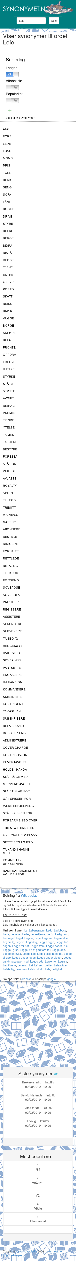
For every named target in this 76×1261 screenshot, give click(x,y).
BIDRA (7, 245)
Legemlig (8, 942)
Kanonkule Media (27, 1251)
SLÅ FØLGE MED (15, 776)
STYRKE (9, 376)
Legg (42, 942)
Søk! (54, 21)
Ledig (50, 934)
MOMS (8, 158)
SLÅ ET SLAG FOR (16, 791)
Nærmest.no (54, 1251)
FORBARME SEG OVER (20, 820)
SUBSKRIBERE (14, 718)
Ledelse (15, 934)
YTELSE (9, 427)
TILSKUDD (10, 573)
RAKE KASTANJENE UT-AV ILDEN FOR (20, 872)
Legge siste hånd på (49, 954)
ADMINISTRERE (14, 740)
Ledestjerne (38, 934)
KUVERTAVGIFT (14, 762)
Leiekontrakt (35, 969)
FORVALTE (11, 551)
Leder (25, 934)
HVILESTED (11, 653)
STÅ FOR (9, 464)
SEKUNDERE (12, 624)
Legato (28, 938)
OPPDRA (9, 354)
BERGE (8, 238)
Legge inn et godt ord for (35, 950)
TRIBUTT (9, 507)
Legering (31, 942)
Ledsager (8, 938)
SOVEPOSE (11, 587)
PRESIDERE (12, 602)
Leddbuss (60, 930)
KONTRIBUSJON (15, 755)
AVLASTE (10, 478)
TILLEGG (9, 500)
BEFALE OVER (13, 726)
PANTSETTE (12, 667)
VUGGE (8, 318)
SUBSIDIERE (12, 696)
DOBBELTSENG (14, 733)
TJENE (8, 267)
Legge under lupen (24, 957)
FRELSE (9, 362)
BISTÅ (7, 252)
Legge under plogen (49, 957)
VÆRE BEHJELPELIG (18, 805)
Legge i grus (10, 950)
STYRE (8, 223)
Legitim (62, 961)
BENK (7, 180)
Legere (20, 942)
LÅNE (7, 202)
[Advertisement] (38, 1024)
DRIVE (7, 216)
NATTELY (9, 522)
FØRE (7, 136)
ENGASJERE (12, 674)
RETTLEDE (11, 558)
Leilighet (57, 969)
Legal (19, 938)
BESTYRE (10, 449)
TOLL (7, 172)
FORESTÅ (10, 456)
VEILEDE (9, 471)
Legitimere (9, 965)
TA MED (8, 434)
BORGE (8, 325)
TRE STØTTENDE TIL (18, 827)
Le (25, 930)
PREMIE (9, 413)
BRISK (7, 311)
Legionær (51, 961)
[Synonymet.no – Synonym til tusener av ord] (38, 8)
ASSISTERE (11, 616)
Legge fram (37, 946)
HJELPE (9, 369)
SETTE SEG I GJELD (18, 842)
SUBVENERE (12, 631)
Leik (47, 969)
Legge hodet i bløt (57, 946)
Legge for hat (20, 946)
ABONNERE (11, 529)
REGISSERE (12, 609)
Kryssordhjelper (12, 1255)
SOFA (7, 194)
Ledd (49, 930)
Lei (31, 965)
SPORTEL (10, 493)
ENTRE (8, 274)
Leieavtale (60, 965)
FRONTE (9, 347)
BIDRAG (9, 405)
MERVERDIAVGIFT (16, 784)
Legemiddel (61, 938)
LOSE (7, 151)
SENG (7, 187)
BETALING (10, 565)
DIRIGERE (10, 544)
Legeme (47, 938)
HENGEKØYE (13, 645)
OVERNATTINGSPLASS (20, 835)
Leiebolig (8, 969)
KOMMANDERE (14, 689)
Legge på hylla (12, 954)
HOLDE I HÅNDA (15, 769)
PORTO (8, 289)
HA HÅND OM (13, 682)
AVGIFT (8, 398)
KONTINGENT (13, 704)
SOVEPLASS (12, 660)
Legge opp (58, 950)
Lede (6, 934)
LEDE (7, 143)
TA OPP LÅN (12, 711)
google (51, 979)
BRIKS (7, 303)
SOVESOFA (11, 595)
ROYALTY (10, 485)
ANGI (7, 129)
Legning (22, 965)
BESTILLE (10, 536)
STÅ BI (8, 383)
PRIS (6, 165)
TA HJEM (9, 442)
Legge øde (36, 961)
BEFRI (7, 231)
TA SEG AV (11, 638)
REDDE (8, 260)
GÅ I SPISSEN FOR (17, 798)
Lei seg (38, 965)
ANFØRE (9, 333)
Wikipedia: (29, 895)
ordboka (26, 979)
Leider (48, 965)
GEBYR (8, 282)
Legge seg (29, 954)
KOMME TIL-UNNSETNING (13, 862)
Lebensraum (37, 930)
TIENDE (8, 420)
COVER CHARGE (15, 747)
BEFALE (8, 340)
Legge (50, 942)
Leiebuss (21, 969)
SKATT (8, 296)
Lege (37, 938)
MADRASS (10, 514)
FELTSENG (11, 580)
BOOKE (8, 209)
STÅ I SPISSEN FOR (17, 813)
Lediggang (61, 934)
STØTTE (9, 391)
